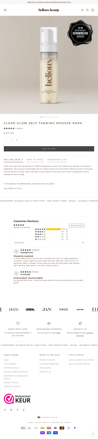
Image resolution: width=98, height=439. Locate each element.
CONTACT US (45, 372)
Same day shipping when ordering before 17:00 (49, 2)
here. (58, 333)
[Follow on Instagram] (11, 410)
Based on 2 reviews (22, 227)
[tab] (13, 160)
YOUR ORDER (10, 364)
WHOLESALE (45, 368)
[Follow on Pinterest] (17, 410)
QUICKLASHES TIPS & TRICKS (81, 360)
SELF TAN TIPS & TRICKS (79, 364)
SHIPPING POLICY (11, 368)
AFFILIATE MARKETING (49, 364)
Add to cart (49, 149)
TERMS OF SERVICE (12, 386)
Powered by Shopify (61, 422)
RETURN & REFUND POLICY (16, 372)
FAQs (6, 360)
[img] (25, 250)
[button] (9, 128)
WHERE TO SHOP (47, 360)
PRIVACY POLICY (11, 382)
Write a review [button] (76, 226)
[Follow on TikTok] (23, 410)
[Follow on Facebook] (5, 410)
